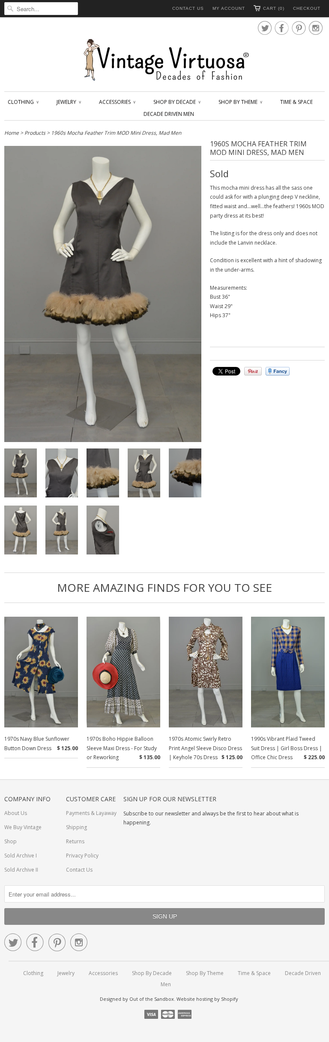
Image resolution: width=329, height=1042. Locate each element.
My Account (228, 8)
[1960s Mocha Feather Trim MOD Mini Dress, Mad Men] (20, 474)
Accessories (117, 102)
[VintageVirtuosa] (164, 60)
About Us (15, 813)
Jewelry (69, 102)
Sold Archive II (21, 869)
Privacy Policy (82, 855)
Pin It (253, 371)
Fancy (278, 371)
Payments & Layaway (91, 813)
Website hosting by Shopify (207, 999)
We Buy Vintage (23, 827)
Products (34, 132)
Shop (10, 841)
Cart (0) (273, 8)
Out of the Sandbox (151, 999)
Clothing (23, 102)
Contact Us (188, 8)
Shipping (76, 827)
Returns (75, 841)
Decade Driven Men (169, 114)
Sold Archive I (20, 855)
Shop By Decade (176, 102)
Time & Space (296, 102)
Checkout (306, 8)
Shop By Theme (240, 102)
